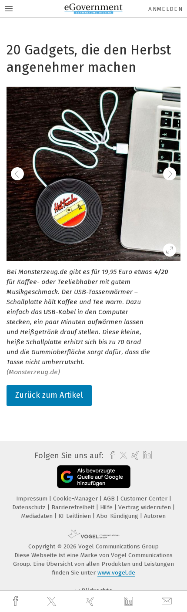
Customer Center (144, 498)
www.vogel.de (116, 572)
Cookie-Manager (76, 498)
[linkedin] (129, 601)
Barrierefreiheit (73, 507)
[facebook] (16, 601)
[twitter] (53, 601)
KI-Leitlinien (75, 516)
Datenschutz (29, 507)
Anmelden (165, 9)
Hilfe (107, 507)
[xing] (91, 601)
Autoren (155, 516)
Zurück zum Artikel (49, 395)
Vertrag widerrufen (145, 507)
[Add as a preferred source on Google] (93, 476)
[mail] (168, 601)
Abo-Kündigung (118, 516)
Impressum (32, 498)
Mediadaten (37, 516)
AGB (110, 498)
